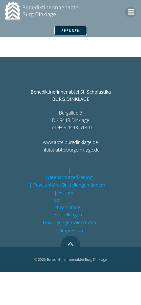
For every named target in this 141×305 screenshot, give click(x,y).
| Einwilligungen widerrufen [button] (67, 222)
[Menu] (130, 12)
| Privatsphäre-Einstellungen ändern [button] (67, 185)
